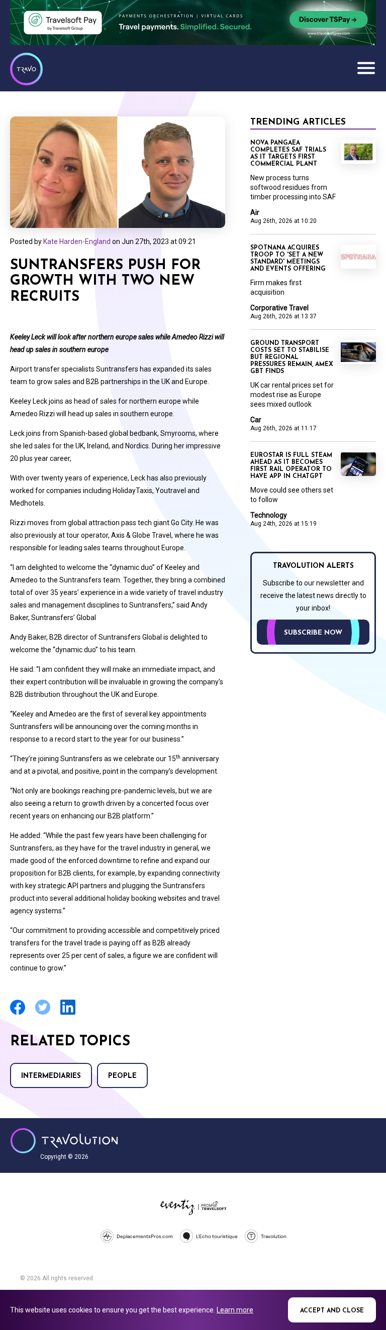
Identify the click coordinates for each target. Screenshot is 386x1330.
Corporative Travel (279, 308)
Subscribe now (313, 633)
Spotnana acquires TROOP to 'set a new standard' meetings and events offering (288, 258)
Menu (366, 68)
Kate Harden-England (77, 241)
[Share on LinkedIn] (67, 1013)
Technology (268, 515)
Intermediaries (51, 1076)
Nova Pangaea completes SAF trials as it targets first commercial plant (288, 153)
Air (254, 212)
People (122, 1076)
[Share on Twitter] (42, 1013)
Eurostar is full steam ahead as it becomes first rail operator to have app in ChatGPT (291, 465)
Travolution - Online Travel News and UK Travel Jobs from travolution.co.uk (64, 1140)
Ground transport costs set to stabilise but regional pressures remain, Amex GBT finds (291, 357)
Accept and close (332, 1311)
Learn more (235, 1310)
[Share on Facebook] (17, 1013)
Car (255, 420)
